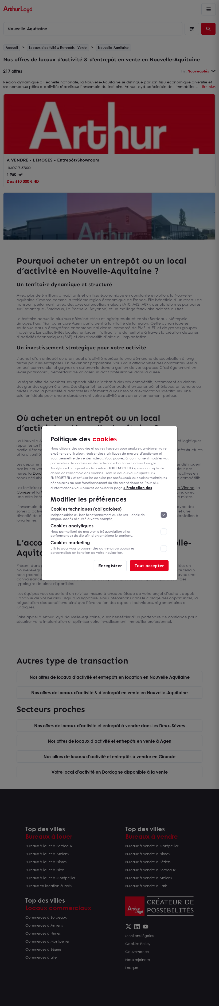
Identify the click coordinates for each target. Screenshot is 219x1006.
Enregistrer (110, 565)
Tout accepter (149, 565)
